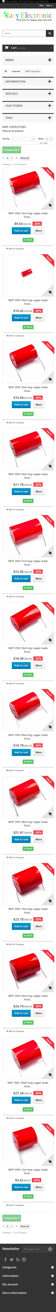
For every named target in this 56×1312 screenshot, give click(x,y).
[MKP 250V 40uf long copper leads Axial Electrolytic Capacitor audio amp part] (28, 449)
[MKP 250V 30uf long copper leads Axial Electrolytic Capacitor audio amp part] (28, 275)
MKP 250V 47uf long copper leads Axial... (28, 563)
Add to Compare (16, 249)
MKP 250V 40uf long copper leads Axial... (28, 476)
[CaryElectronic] (28, 16)
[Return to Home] (6, 71)
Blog (41, 5)
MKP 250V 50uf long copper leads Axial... (28, 650)
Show (40, 139)
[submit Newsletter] (50, 1249)
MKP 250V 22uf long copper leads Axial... (28, 215)
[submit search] (50, 33)
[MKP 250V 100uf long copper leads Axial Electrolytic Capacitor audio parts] (28, 1058)
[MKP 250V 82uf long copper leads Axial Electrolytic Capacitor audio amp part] (28, 971)
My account (10, 1284)
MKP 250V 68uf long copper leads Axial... (28, 824)
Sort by (5, 139)
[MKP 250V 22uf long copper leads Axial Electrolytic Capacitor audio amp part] (28, 188)
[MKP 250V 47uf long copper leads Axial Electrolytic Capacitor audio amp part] (28, 536)
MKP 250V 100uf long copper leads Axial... (28, 1084)
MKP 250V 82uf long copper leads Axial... (28, 997)
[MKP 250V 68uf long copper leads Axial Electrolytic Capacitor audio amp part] (28, 797)
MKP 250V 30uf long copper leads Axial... (28, 302)
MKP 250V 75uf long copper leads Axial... (28, 911)
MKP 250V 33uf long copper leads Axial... (28, 389)
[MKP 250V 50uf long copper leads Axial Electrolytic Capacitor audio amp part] (28, 623)
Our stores (14, 106)
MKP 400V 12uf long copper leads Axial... (28, 1171)
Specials (11, 93)
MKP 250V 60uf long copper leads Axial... (28, 737)
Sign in (49, 5)
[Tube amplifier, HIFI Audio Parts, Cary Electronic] (28, 1)
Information (15, 81)
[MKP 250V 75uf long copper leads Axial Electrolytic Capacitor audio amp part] (28, 884)
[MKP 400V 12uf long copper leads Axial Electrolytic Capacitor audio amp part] (28, 1145)
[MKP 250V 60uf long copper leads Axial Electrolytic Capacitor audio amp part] (28, 710)
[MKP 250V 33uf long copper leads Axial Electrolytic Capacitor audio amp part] (28, 362)
